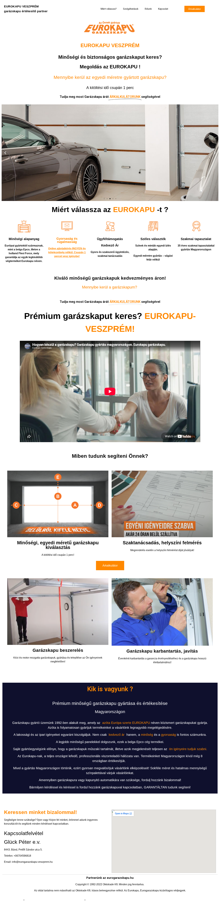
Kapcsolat (163, 9)
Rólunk (148, 9)
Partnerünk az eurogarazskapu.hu (110, 878)
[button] (194, 9)
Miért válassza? (109, 9)
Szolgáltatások (130, 9)
